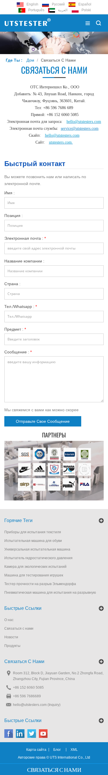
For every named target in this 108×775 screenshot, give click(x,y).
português (36, 10)
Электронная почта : (25, 238)
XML (74, 749)
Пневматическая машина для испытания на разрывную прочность (50, 593)
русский (58, 4)
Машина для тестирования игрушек (33, 575)
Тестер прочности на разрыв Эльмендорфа (40, 584)
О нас (9, 620)
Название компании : (24, 261)
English (32, 4)
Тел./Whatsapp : (20, 306)
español (84, 4)
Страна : (12, 283)
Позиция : (13, 215)
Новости (11, 637)
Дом (30, 60)
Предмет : (15, 329)
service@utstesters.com (79, 128)
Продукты (12, 646)
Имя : (9, 193)
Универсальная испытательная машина (37, 549)
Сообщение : (18, 352)
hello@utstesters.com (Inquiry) (36, 705)
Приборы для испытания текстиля (32, 532)
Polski (86, 10)
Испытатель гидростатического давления (38, 558)
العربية (62, 10)
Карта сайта (36, 749)
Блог (57, 749)
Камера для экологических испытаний (35, 567)
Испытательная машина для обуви (33, 541)
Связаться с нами (58, 60)
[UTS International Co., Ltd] (27, 23)
